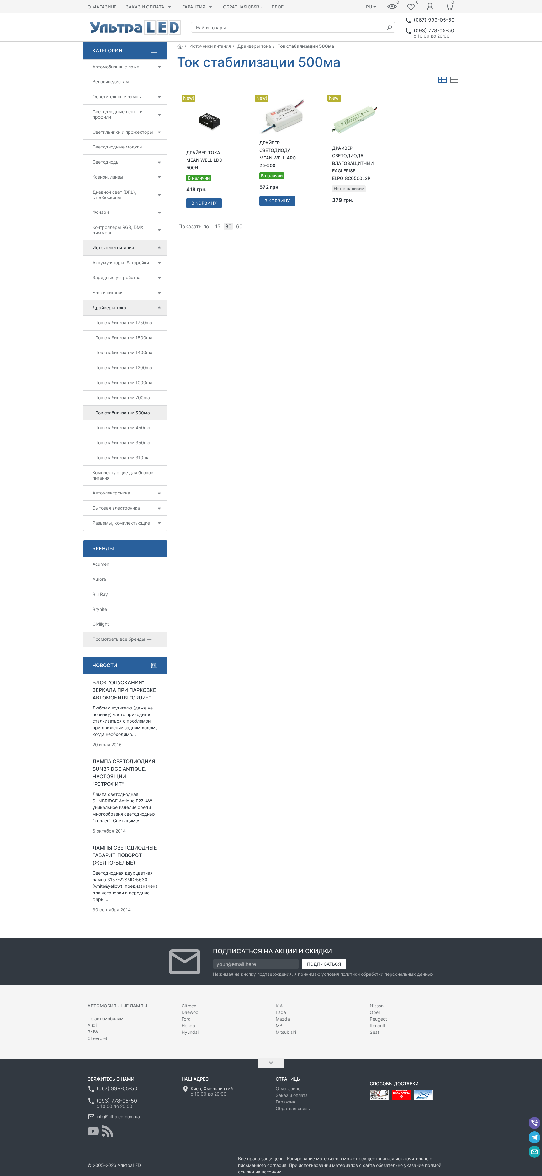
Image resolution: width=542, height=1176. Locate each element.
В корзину (204, 203)
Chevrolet (97, 1038)
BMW (93, 1031)
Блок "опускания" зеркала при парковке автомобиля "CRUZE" (124, 690)
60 (239, 226)
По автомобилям (106, 1018)
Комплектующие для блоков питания (123, 475)
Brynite (100, 609)
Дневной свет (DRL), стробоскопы (114, 194)
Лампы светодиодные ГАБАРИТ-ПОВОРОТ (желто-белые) (125, 855)
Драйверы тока (254, 46)
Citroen (189, 1005)
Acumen (101, 564)
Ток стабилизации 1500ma (124, 337)
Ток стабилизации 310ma (123, 457)
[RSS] (107, 1131)
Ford (186, 1019)
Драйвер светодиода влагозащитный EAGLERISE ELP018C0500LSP (353, 163)
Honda (188, 1025)
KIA (279, 1005)
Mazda (283, 1019)
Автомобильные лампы (118, 66)
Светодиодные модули (117, 146)
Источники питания (210, 46)
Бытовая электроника (116, 507)
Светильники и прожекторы (123, 132)
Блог (278, 6)
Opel (375, 1012)
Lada (281, 1012)
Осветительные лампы (117, 96)
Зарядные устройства (117, 277)
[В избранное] (231, 96)
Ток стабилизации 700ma (123, 397)
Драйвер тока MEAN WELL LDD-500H (205, 160)
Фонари (101, 212)
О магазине (102, 6)
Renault (377, 1025)
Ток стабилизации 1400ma (124, 352)
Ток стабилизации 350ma (123, 442)
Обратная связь (242, 6)
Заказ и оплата (145, 6)
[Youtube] (93, 1131)
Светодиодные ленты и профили (117, 114)
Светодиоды (106, 162)
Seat (374, 1032)
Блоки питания (108, 292)
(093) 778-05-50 (434, 30)
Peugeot (378, 1019)
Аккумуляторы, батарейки (121, 262)
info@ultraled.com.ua (118, 1116)
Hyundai (190, 1032)
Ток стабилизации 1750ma (124, 322)
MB (279, 1025)
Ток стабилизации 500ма (123, 412)
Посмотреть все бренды (119, 639)
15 (218, 226)
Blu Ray (100, 594)
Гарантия (193, 6)
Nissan (377, 1005)
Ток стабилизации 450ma (123, 427)
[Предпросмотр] (209, 121)
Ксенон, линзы (108, 177)
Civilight (101, 624)
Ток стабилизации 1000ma (124, 382)
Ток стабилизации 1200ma (124, 367)
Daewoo (190, 1012)
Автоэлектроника (111, 492)
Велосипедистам (111, 81)
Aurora (99, 579)
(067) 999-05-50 (434, 20)
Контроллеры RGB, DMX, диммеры (119, 229)
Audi (92, 1025)
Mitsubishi (286, 1032)
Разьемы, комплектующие (121, 523)
